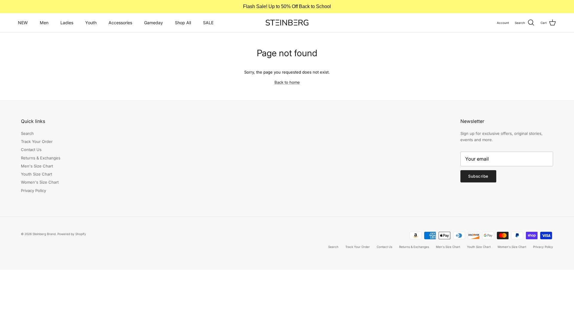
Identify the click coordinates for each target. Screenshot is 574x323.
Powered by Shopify (71, 234)
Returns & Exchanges (40, 158)
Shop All (183, 22)
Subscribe (478, 176)
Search (27, 133)
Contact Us (31, 149)
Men (44, 22)
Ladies (66, 22)
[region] (287, 6)
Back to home (287, 82)
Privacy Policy (33, 190)
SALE (208, 22)
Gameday (153, 22)
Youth (91, 22)
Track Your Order (37, 141)
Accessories (120, 22)
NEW (23, 22)
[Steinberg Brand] (287, 22)
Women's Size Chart (40, 182)
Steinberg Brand (44, 234)
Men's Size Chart (37, 166)
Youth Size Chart (36, 174)
